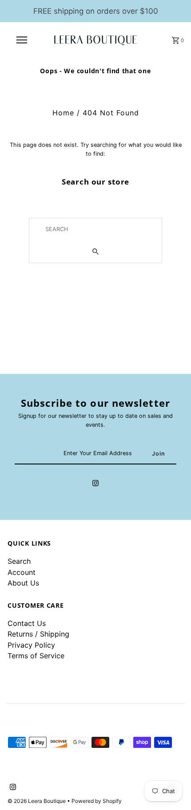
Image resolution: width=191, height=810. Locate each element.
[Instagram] (95, 484)
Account (22, 572)
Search (19, 561)
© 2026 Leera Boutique (37, 801)
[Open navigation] (23, 40)
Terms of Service (36, 655)
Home (63, 112)
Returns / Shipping (38, 633)
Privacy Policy (31, 645)
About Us (23, 582)
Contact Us (27, 623)
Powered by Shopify (97, 801)
